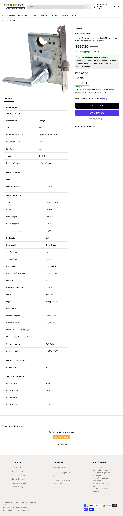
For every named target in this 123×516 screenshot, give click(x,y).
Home (4, 20)
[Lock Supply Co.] (14, 6)
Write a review (61, 437)
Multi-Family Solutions (39, 15)
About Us (75, 15)
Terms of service (9, 510)
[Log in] (114, 7)
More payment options (97, 119)
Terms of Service (18, 479)
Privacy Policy (17, 487)
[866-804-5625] (101, 7)
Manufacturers (23, 15)
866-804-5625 (59, 467)
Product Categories (8, 15)
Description (9, 98)
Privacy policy (21, 507)
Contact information (10, 513)
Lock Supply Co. (21, 502)
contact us (79, 92)
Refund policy (8, 507)
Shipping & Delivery (19, 475)
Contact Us (16, 467)
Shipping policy (24, 510)
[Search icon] (88, 6)
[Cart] (119, 7)
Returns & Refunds (19, 483)
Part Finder (54, 15)
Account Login (17, 471)
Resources (65, 15)
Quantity (79, 78)
